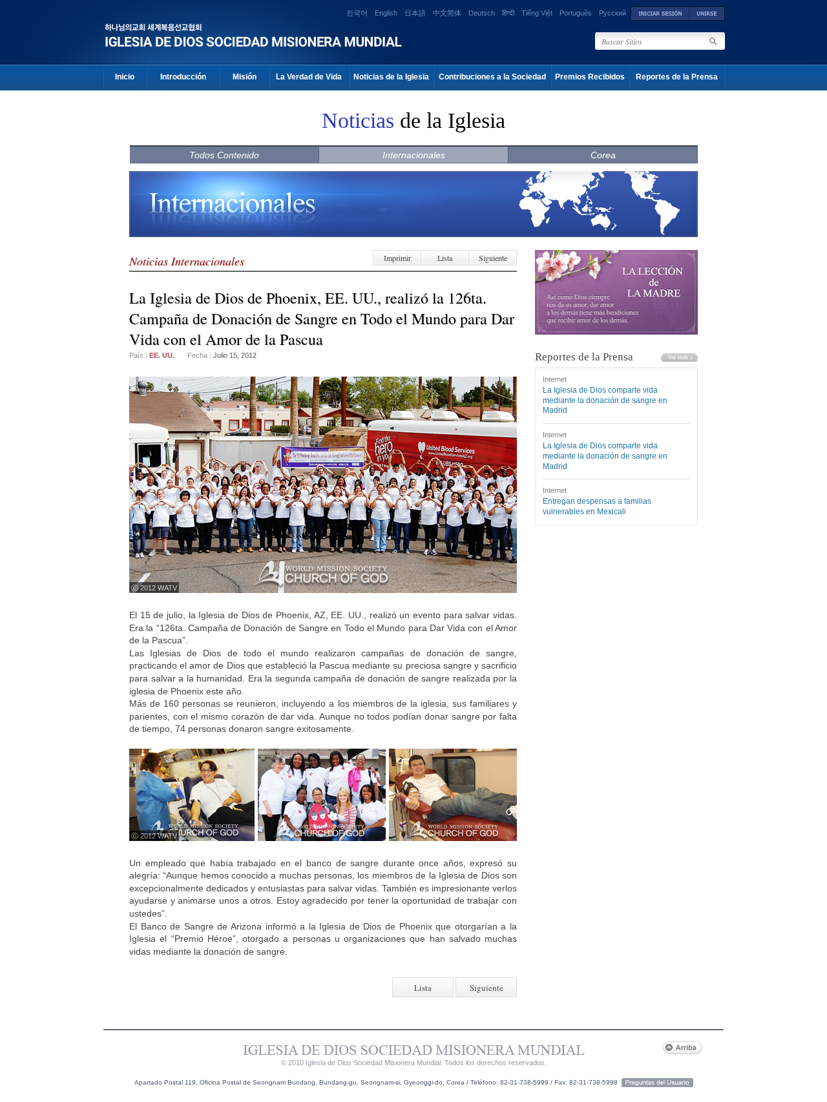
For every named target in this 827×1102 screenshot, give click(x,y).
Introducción (183, 76)
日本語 (415, 13)
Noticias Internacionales (186, 261)
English (386, 13)
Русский (612, 13)
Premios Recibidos (590, 76)
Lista (444, 258)
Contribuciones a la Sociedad (492, 76)
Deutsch (481, 13)
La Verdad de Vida (309, 76)
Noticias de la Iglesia (391, 76)
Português (576, 13)
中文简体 (447, 13)
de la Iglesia (413, 120)
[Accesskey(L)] (660, 13)
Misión (244, 76)
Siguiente (493, 258)
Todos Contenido (224, 155)
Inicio (124, 76)
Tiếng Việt (536, 13)
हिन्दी (508, 13)
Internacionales (413, 155)
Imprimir (397, 258)
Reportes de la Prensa (677, 76)
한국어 (357, 13)
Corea (603, 155)
